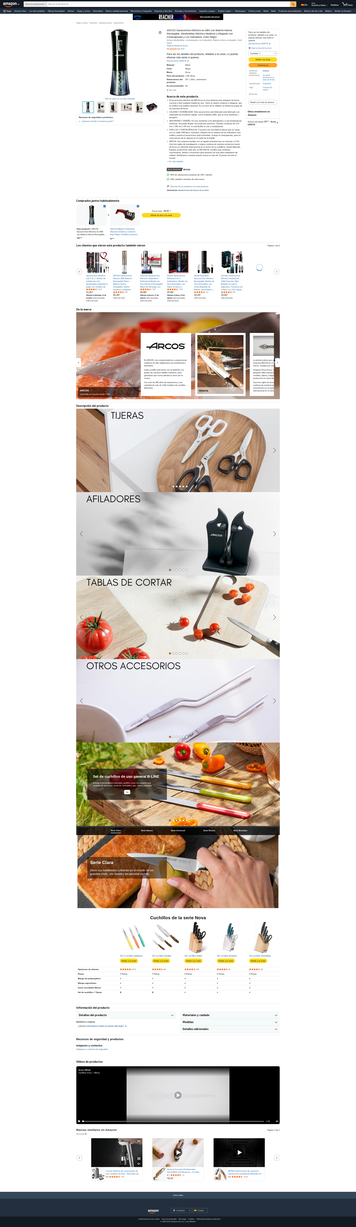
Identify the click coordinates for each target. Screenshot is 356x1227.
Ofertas (71, 11)
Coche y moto (254, 11)
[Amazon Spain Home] (153, 1211)
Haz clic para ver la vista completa (120, 99)
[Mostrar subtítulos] (139, 1141)
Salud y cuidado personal (117, 11)
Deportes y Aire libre (163, 11)
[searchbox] (168, 4)
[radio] (88, 107)
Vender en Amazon (342, 11)
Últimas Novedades (56, 11)
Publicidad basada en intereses (208, 1219)
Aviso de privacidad (169, 1219)
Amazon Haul (20, 11)
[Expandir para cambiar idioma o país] (307, 5)
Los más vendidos (37, 11)
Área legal (182, 1219)
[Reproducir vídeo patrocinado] (178, 1152)
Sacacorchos (119, 23)
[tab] (170, 486)
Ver (127, 792)
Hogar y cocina (83, 11)
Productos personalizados (290, 11)
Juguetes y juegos (207, 11)
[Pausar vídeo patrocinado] (139, 1158)
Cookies (191, 1219)
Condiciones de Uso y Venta (149, 1219)
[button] (7, 11)
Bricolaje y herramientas (185, 11)
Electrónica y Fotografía (141, 11)
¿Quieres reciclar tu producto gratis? (97, 121)
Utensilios (93, 23)
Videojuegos (240, 11)
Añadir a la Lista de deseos (262, 102)
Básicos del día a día (313, 11)
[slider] (173, 1121)
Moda (265, 11)
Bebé (273, 11)
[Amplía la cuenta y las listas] (326, 5)
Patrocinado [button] (80, 1134)
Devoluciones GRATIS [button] (259, 43)
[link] (125, 215)
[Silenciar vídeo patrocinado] (139, 1163)
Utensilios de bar (105, 23)
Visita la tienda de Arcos (177, 46)
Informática (98, 11)
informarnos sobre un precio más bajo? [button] (106, 1026)
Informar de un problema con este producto (189, 186)
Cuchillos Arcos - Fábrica (89, 1072)
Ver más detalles (176, 161)
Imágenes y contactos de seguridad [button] (92, 1049)
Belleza (328, 11)
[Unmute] (277, 1121)
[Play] (78, 1121)
